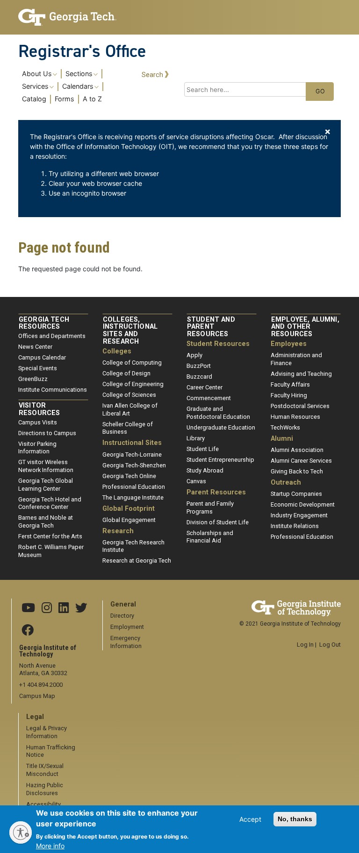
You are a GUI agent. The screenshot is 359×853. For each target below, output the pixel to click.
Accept (250, 819)
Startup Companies (296, 493)
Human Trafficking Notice (50, 751)
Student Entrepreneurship (220, 459)
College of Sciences (129, 394)
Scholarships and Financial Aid (210, 536)
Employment (127, 626)
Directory (122, 615)
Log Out (330, 644)
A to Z (92, 99)
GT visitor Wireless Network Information (45, 465)
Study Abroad (205, 470)
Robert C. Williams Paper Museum (51, 550)
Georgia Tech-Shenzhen (134, 465)
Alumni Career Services (301, 460)
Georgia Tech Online (129, 475)
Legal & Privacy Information (46, 732)
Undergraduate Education (221, 427)
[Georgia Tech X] (81, 608)
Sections (79, 73)
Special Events (37, 368)
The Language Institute (133, 497)
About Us (37, 73)
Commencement (209, 398)
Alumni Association (297, 449)
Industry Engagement (299, 515)
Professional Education (133, 486)
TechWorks (285, 427)
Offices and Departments (52, 335)
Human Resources (295, 416)
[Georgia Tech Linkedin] (63, 608)
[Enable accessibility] (20, 832)
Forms (64, 99)
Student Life (203, 448)
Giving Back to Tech (297, 471)
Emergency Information (126, 641)
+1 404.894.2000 (41, 684)
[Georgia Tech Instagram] (47, 608)
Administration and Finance (296, 359)
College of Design (126, 373)
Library (196, 438)
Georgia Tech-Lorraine (132, 454)
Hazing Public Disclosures (44, 789)
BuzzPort (199, 365)
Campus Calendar (42, 357)
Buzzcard (199, 376)
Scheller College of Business (127, 428)
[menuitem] (76, 86)
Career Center (205, 387)
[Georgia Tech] (67, 17)
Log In (305, 644)
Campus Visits (37, 422)
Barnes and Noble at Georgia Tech (45, 521)
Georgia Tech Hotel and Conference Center (49, 503)
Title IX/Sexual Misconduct (45, 769)
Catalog (34, 99)
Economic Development (303, 504)
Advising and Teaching (301, 373)
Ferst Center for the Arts (50, 536)
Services (35, 86)
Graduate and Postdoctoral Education (218, 412)
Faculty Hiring (289, 395)
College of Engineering (133, 384)
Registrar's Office (82, 51)
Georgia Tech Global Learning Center (45, 484)
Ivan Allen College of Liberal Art (130, 409)
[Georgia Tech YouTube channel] (28, 608)
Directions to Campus (47, 433)
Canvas (196, 481)
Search (152, 75)
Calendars (77, 86)
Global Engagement (129, 519)
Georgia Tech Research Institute (133, 546)
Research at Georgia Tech (136, 560)
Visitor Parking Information (37, 447)
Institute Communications (52, 389)
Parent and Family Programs (210, 507)
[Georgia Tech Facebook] (28, 630)
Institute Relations (295, 525)
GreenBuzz (33, 378)
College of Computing (132, 362)
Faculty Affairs (290, 384)
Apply (194, 355)
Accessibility (43, 804)
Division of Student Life (218, 522)
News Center (35, 346)
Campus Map (37, 695)
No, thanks (295, 819)
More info (50, 846)
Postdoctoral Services (300, 405)
